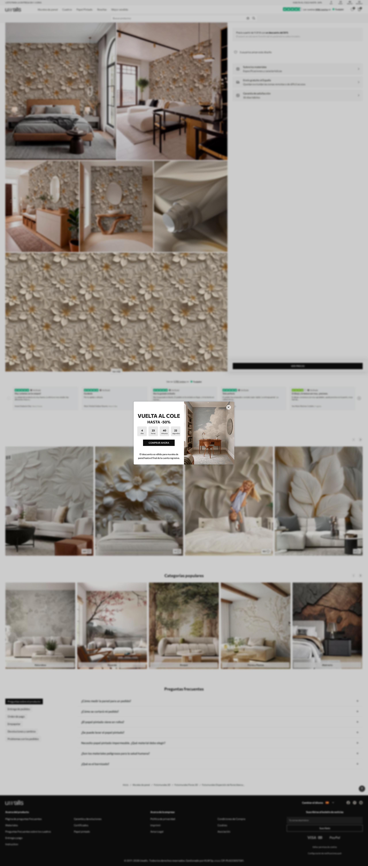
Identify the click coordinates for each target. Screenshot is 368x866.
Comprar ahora (159, 442)
